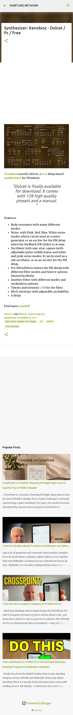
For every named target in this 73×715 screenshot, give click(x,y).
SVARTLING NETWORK (24, 5)
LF (41, 287)
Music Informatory (32, 314)
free (44, 174)
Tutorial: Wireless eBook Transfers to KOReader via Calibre (36, 546)
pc (41, 321)
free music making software (20, 321)
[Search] (68, 5)
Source (8, 314)
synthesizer (12, 178)
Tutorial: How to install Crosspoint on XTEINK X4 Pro (32, 604)
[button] (6, 41)
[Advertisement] (36, 85)
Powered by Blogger (38, 703)
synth (50, 321)
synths (24, 306)
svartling (38, 710)
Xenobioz (11, 174)
